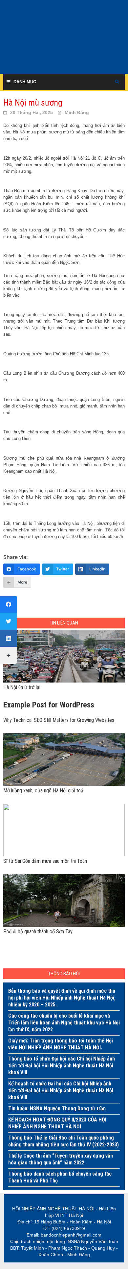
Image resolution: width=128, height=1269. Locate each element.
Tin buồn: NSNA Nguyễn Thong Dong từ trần (57, 1108)
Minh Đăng (77, 112)
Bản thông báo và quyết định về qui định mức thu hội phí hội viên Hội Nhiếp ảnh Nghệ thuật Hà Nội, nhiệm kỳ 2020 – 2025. (62, 998)
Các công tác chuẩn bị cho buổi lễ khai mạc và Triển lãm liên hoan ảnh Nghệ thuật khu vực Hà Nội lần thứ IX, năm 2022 (64, 1023)
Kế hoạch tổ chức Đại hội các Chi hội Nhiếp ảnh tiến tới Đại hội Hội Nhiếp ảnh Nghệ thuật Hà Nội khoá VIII (60, 1090)
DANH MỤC (24, 81)
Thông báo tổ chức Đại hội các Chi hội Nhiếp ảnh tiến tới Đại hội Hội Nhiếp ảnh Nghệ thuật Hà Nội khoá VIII (61, 1066)
